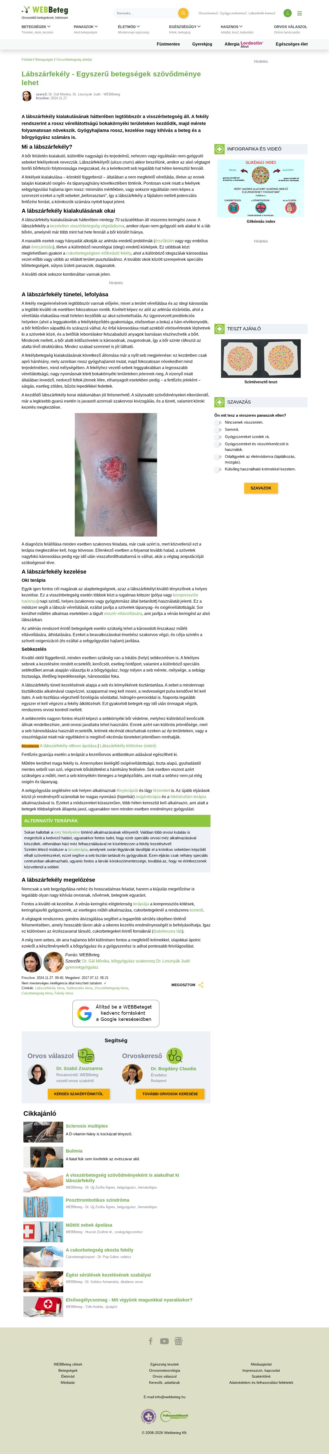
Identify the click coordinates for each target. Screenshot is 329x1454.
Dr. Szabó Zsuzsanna (79, 1068)
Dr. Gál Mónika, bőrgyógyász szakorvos (118, 961)
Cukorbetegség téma (37, 993)
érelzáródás (42, 247)
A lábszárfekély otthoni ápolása (68, 746)
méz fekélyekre (67, 832)
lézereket (161, 790)
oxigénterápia (148, 797)
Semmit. (232, 429)
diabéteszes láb (167, 931)
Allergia (233, 44)
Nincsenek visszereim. (244, 422)
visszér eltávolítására (123, 613)
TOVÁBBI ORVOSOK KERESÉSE (170, 1094)
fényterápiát (127, 790)
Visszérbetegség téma (111, 988)
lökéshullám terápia (188, 797)
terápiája (141, 904)
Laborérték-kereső (262, 13)
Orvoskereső (208, 13)
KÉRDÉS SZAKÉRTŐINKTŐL (78, 1094)
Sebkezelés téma (80, 988)
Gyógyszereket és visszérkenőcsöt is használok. (257, 447)
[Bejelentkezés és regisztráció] (288, 13)
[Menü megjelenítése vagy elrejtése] (300, 13)
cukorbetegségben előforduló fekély (98, 253)
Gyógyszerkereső (233, 13)
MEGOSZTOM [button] (183, 985)
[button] (37, 30)
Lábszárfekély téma (50, 988)
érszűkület (164, 241)
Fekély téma (63, 993)
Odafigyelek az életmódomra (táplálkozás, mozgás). (260, 459)
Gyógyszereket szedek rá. (247, 436)
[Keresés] (183, 13)
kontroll (196, 910)
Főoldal (27, 59)
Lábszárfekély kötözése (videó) (128, 746)
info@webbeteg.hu (170, 1397)
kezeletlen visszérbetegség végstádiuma (87, 226)
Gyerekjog (202, 44)
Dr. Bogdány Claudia (173, 1068)
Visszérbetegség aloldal (74, 59)
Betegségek (44, 59)
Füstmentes (168, 44)
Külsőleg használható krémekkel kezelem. (260, 469)
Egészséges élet (292, 44)
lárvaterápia (77, 849)
